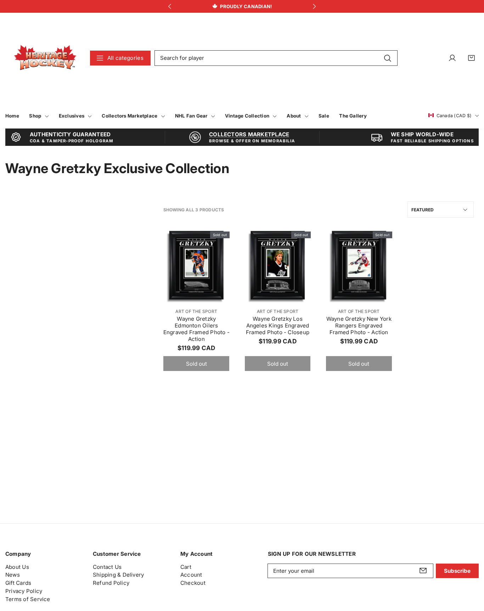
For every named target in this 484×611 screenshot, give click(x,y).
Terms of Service (27, 598)
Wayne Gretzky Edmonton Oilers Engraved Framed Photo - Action (196, 328)
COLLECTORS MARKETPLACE (249, 134)
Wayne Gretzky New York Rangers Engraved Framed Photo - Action (359, 325)
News (12, 574)
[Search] (387, 58)
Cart (185, 566)
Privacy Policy (23, 590)
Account (191, 574)
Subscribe (457, 570)
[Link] (45, 58)
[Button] (169, 6)
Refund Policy (111, 582)
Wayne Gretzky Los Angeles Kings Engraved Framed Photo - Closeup (277, 325)
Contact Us (107, 566)
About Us (17, 566)
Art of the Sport (196, 311)
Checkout (193, 582)
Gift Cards (18, 582)
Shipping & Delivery (118, 574)
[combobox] (276, 58)
